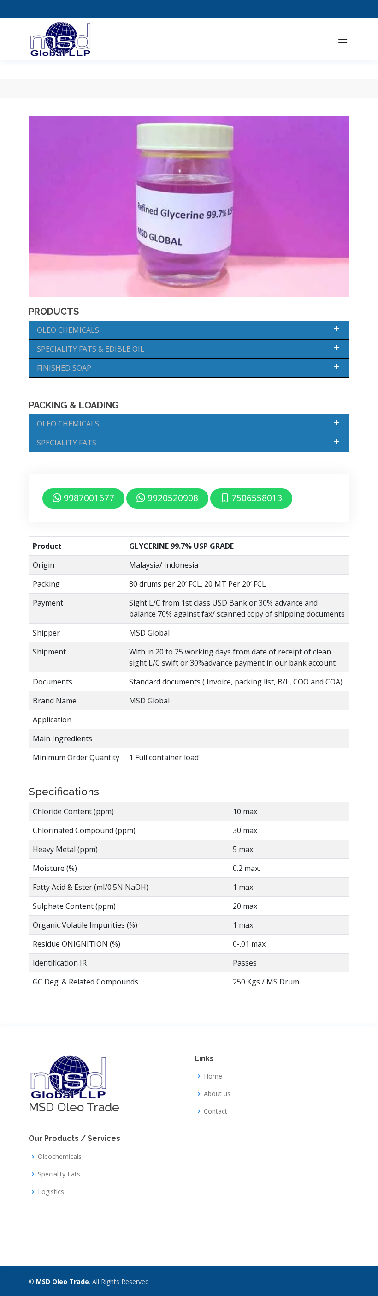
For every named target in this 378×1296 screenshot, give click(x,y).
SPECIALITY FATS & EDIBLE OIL (90, 349)
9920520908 (171, 498)
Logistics (51, 1191)
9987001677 (87, 498)
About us (217, 1094)
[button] (64, 792)
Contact (215, 1111)
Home (213, 1076)
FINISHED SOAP (64, 368)
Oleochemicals (60, 1156)
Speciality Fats (59, 1174)
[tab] (189, 888)
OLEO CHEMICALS (68, 330)
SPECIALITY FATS (66, 443)
